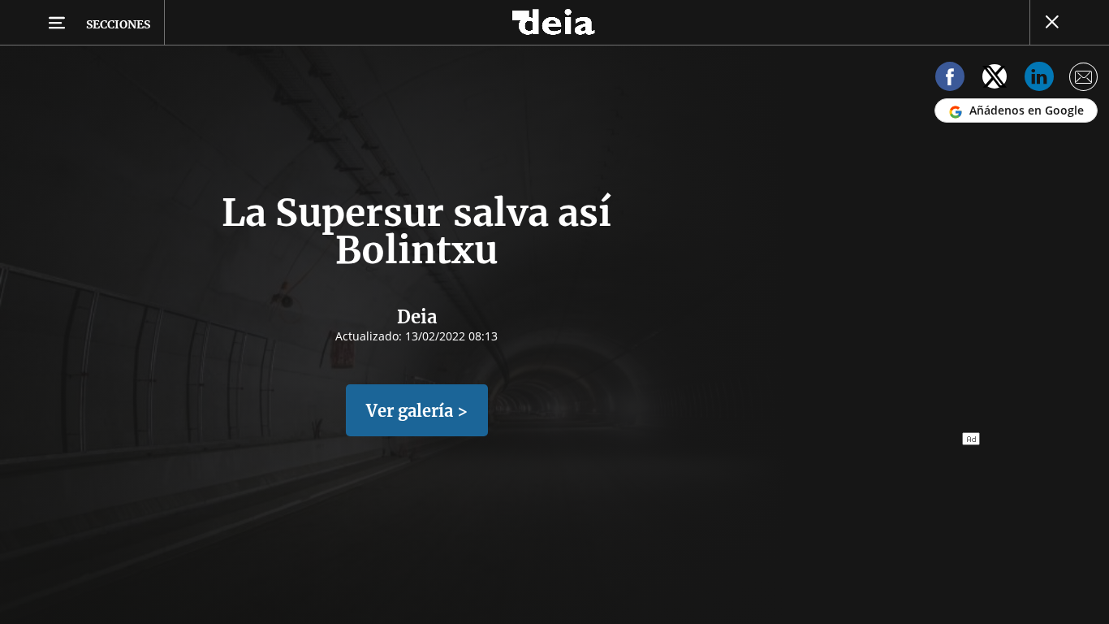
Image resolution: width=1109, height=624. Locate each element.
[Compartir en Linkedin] (1039, 79)
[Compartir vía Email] (1083, 79)
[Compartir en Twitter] (994, 79)
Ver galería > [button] (417, 411)
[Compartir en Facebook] (949, 79)
